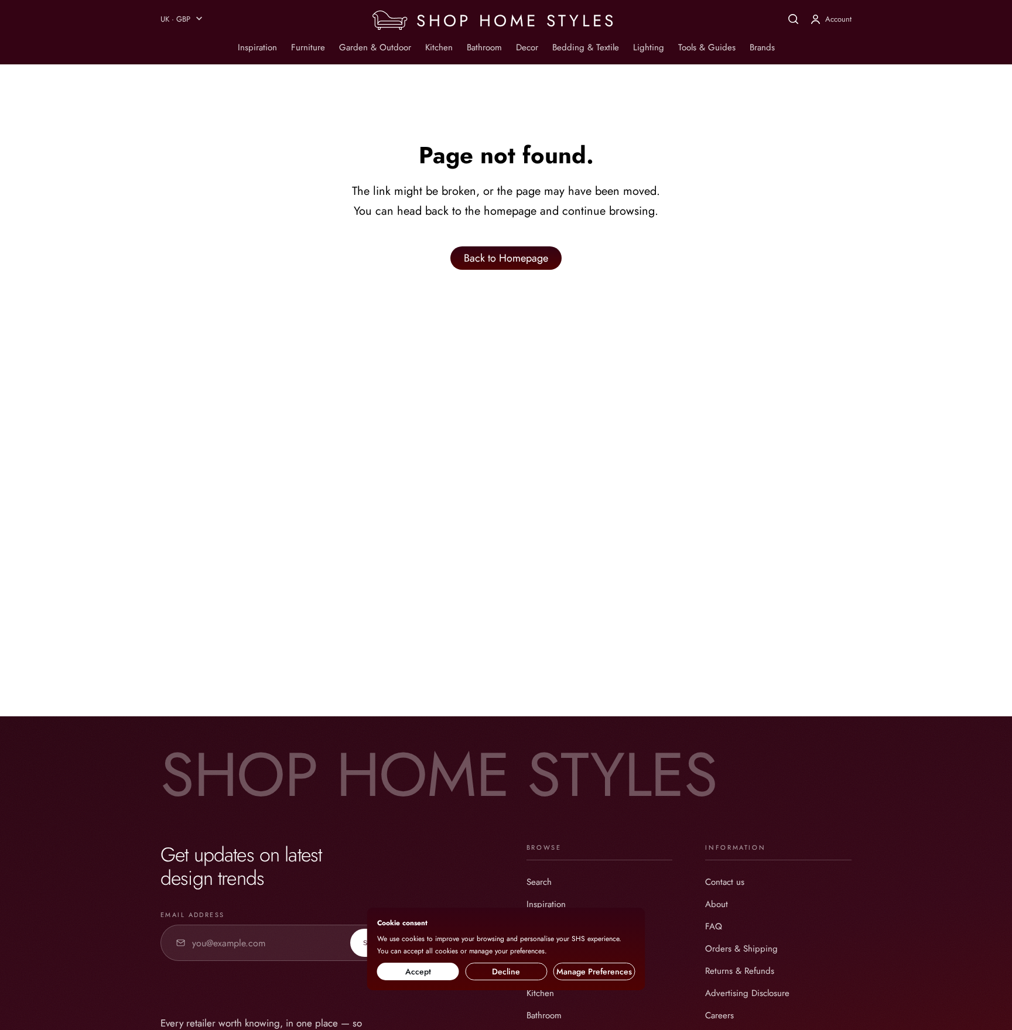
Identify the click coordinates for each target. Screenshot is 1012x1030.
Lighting (648, 47)
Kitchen (439, 47)
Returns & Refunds (739, 970)
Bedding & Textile (585, 47)
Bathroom (484, 47)
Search (539, 882)
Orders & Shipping (741, 948)
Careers (719, 1015)
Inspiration (257, 47)
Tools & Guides (707, 47)
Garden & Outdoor (375, 47)
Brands (762, 47)
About (716, 904)
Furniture (308, 47)
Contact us (724, 882)
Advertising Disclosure (747, 993)
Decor (527, 47)
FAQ (713, 926)
